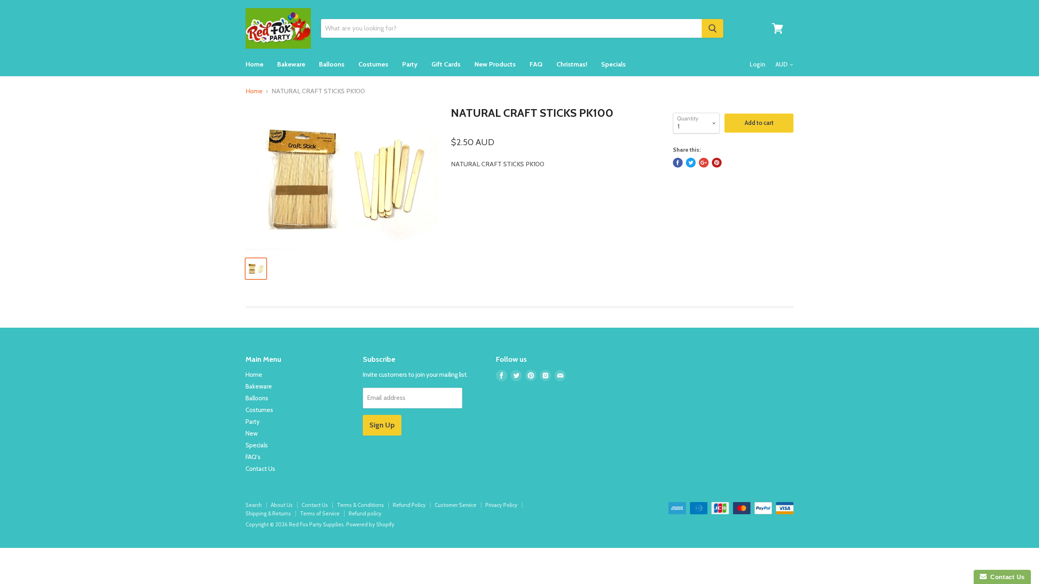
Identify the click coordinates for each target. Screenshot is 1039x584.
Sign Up (382, 425)
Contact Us (260, 468)
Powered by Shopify (370, 524)
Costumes (373, 64)
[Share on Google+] (704, 162)
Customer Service (455, 505)
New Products (495, 64)
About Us (282, 505)
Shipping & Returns (268, 513)
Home (254, 64)
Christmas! (571, 64)
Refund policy (365, 513)
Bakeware (291, 64)
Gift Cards (446, 64)
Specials (613, 64)
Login (757, 64)
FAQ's (253, 457)
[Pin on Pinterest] (717, 162)
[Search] (712, 28)
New (252, 433)
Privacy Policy (501, 505)
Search (254, 505)
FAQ (536, 64)
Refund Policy (409, 505)
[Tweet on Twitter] (691, 162)
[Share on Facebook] (678, 162)
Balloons (332, 64)
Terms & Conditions (360, 505)
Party (410, 64)
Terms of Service (320, 513)
